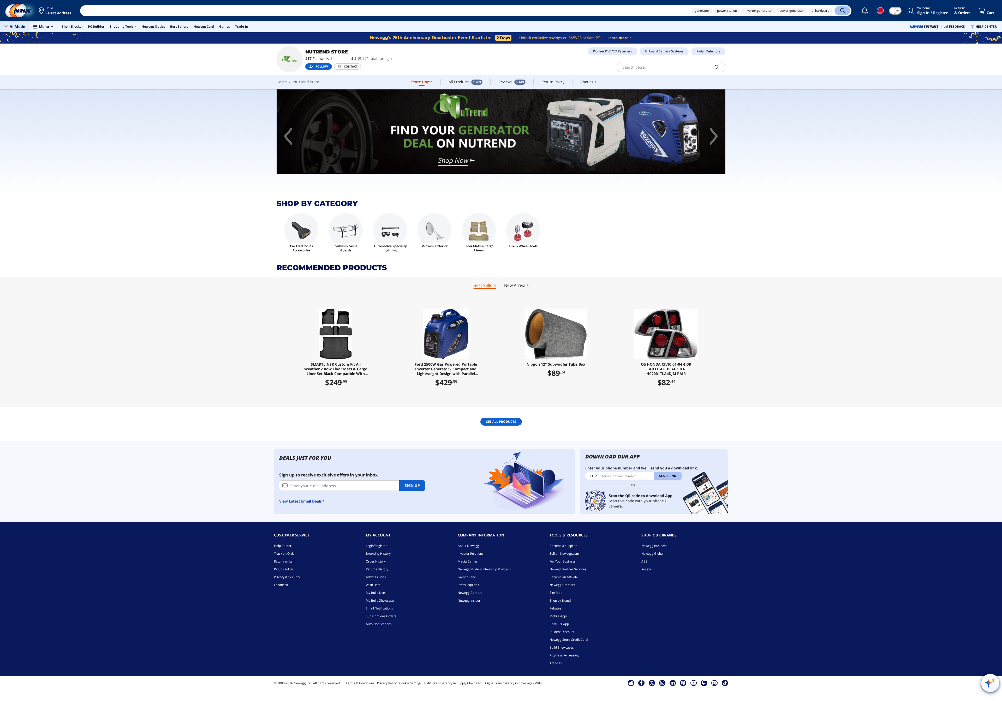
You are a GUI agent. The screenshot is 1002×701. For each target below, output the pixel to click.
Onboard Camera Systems (664, 51)
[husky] (501, 131)
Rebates (555, 608)
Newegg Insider (469, 600)
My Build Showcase (380, 600)
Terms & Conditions (360, 683)
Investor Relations (471, 553)
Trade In (556, 663)
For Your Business (563, 561)
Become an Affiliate (564, 577)
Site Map (556, 592)
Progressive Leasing (564, 655)
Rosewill (647, 569)
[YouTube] (693, 682)
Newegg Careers (470, 592)
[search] (716, 67)
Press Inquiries (468, 585)
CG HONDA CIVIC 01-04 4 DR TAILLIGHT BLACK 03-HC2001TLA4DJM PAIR (666, 369)
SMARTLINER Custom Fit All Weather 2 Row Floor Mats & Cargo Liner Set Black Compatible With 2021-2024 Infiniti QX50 (335, 369)
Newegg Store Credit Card (569, 639)
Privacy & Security (287, 577)
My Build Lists (376, 592)
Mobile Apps (559, 616)
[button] (55, 11)
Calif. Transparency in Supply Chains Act (453, 683)
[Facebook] (641, 682)
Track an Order (285, 553)
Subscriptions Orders (381, 616)
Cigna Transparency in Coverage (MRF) (513, 683)
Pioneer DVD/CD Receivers (612, 51)
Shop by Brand (560, 600)
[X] (651, 682)
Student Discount (562, 632)
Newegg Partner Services (568, 569)
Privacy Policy (387, 683)
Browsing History (378, 553)
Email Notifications (379, 608)
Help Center (282, 545)
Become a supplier (563, 545)
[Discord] (714, 682)
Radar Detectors (708, 51)
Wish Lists (373, 585)
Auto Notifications (379, 624)
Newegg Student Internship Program (484, 569)
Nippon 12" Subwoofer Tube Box (556, 364)
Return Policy (283, 569)
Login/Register (376, 545)
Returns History (377, 569)
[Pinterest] (683, 682)
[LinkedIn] (673, 682)
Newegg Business (654, 545)
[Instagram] (662, 682)
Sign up (412, 485)
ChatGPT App (559, 624)
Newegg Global (652, 553)
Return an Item (284, 561)
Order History (376, 561)
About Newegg (468, 545)
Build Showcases (562, 647)
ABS (644, 561)
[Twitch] (704, 682)
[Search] (842, 10)
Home (282, 81)
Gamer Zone (467, 577)
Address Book (376, 577)
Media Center (468, 561)
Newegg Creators (562, 585)
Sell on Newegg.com (564, 553)
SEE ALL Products (501, 421)
